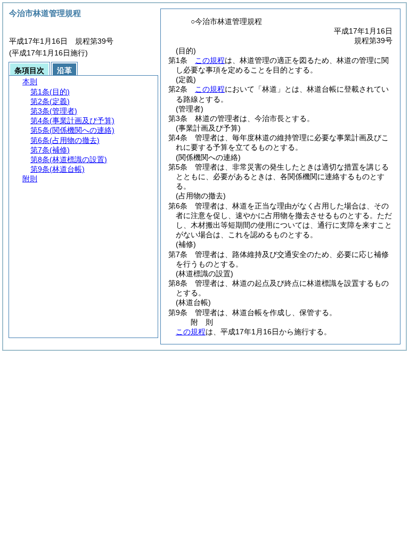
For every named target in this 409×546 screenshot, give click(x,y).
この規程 (210, 60)
